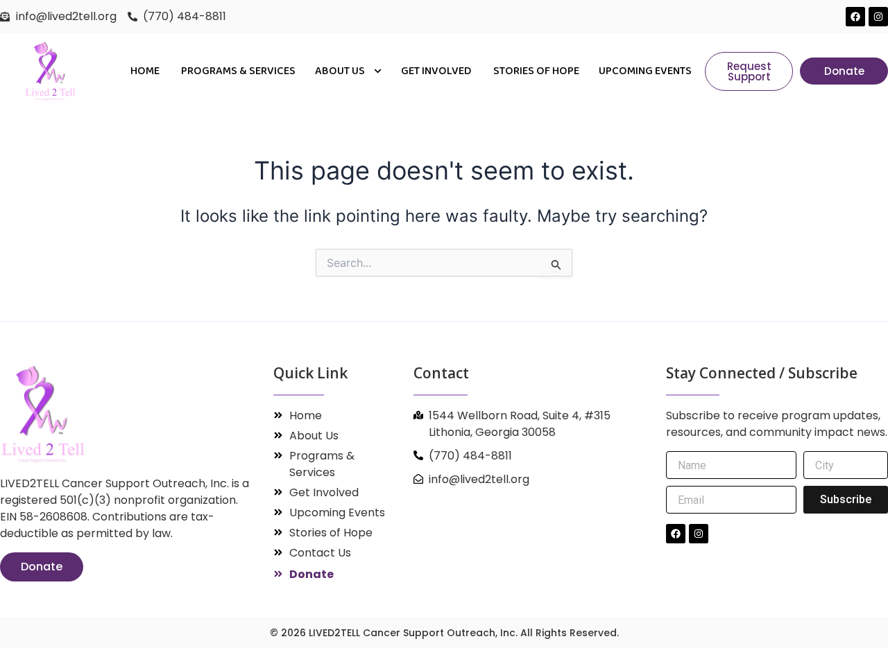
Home (146, 71)
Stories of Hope (536, 71)
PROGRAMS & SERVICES (238, 71)
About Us (341, 71)
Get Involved (437, 71)
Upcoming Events (645, 71)
